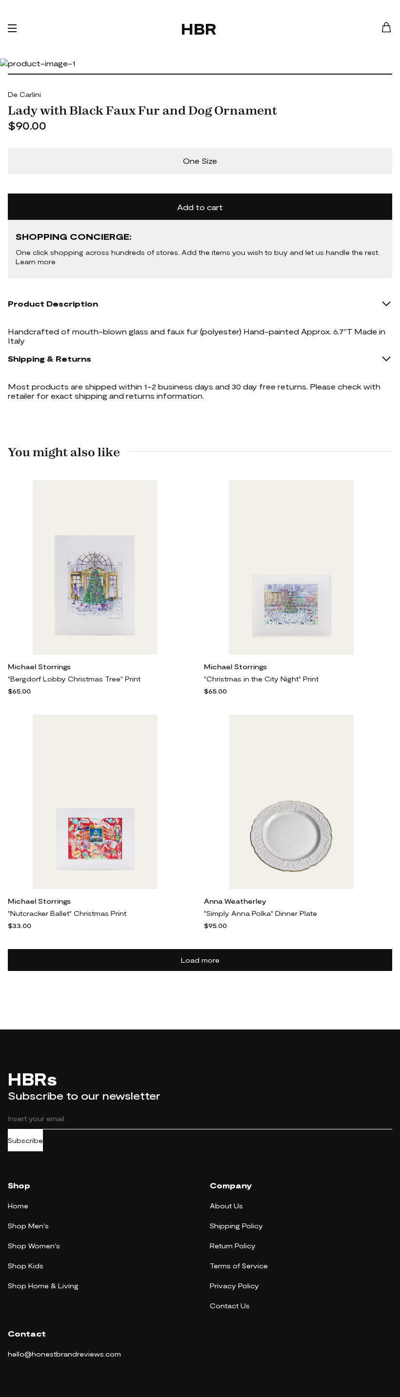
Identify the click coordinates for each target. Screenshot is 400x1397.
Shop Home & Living (43, 1285)
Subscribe (25, 1140)
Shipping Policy (236, 1226)
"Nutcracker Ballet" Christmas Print (67, 913)
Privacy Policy (234, 1285)
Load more (200, 960)
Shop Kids (25, 1265)
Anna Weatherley (235, 901)
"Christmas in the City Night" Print (261, 679)
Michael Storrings (39, 666)
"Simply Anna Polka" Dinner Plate (260, 913)
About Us (226, 1206)
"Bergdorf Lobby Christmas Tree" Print (74, 679)
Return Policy (233, 1246)
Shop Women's (34, 1246)
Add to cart (200, 207)
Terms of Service (239, 1265)
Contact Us (230, 1305)
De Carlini (24, 94)
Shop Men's (28, 1226)
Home (18, 1206)
